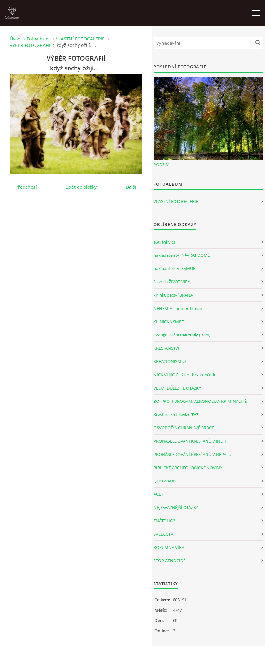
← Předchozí (23, 187)
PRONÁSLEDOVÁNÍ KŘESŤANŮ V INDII (190, 441)
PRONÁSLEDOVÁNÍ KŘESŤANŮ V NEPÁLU (192, 454)
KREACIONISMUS (170, 361)
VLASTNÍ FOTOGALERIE (80, 39)
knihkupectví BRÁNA (173, 295)
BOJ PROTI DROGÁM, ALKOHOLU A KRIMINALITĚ (200, 401)
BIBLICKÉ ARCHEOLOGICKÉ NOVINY (188, 467)
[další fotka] (131, 124)
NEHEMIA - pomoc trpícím (179, 308)
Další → (134, 187)
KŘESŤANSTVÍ (166, 348)
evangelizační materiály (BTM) (182, 335)
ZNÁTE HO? (164, 521)
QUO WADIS (165, 481)
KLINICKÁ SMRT (169, 321)
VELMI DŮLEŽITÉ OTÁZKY (177, 388)
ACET (158, 494)
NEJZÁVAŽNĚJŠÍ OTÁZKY (176, 507)
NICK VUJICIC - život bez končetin (185, 375)
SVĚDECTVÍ (164, 534)
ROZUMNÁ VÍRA (169, 547)
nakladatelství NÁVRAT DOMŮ (182, 255)
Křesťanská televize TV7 (176, 414)
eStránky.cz (164, 242)
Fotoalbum (38, 39)
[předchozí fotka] (20, 124)
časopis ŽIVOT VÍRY (172, 282)
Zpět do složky (81, 187)
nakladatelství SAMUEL (175, 268)
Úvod (15, 39)
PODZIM (162, 164)
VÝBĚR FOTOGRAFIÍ (30, 45)
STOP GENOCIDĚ (170, 560)
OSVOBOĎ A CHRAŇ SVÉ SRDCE (184, 428)
